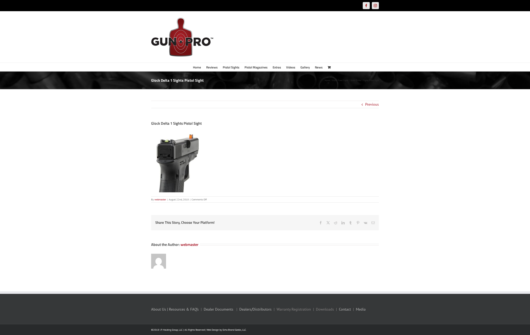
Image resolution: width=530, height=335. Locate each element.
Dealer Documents (218, 309)
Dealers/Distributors (255, 309)
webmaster (160, 199)
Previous (372, 104)
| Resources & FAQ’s (183, 309)
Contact (345, 309)
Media (361, 309)
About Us (158, 309)
